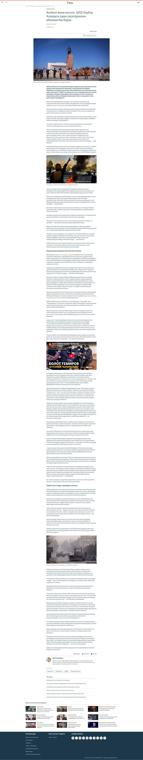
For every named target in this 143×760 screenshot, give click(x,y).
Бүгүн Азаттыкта (41, 715)
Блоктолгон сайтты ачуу (32, 737)
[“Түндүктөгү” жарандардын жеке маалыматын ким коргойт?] (93, 717)
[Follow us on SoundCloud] (90, 738)
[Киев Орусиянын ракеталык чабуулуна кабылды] (93, 709)
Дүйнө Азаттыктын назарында (107, 707)
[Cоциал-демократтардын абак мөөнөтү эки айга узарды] (31, 717)
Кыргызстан (50, 9)
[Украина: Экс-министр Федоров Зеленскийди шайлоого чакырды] (93, 725)
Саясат (70, 707)
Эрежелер (28, 743)
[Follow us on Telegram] (83, 738)
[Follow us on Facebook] (73, 738)
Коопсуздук (40, 707)
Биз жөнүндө (29, 740)
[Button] (93, 31)
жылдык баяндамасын (59, 105)
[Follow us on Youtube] (80, 738)
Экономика (40, 722)
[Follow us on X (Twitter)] (76, 738)
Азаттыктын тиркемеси (32, 748)
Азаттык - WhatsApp (31, 746)
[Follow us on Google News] (87, 738)
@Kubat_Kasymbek (72, 664)
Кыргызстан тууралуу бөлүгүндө (65, 255)
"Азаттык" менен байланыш (33, 754)
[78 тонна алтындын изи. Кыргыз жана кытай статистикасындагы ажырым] (31, 725)
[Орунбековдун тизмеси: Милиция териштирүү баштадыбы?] (62, 725)
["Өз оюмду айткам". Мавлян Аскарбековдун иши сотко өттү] (62, 717)
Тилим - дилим (53, 737)
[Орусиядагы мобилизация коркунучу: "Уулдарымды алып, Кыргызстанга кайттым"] (31, 709)
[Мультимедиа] (138, 2)
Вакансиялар (29, 751)
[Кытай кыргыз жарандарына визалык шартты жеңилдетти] (62, 709)
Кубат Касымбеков (51, 24)
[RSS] (101, 738)
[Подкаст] (104, 738)
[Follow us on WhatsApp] (97, 738)
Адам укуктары (72, 715)
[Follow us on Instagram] (94, 738)
